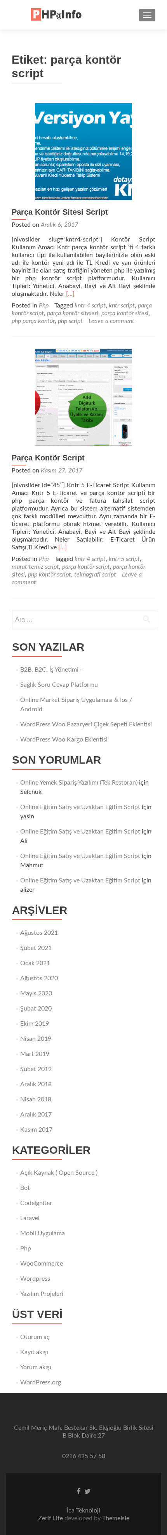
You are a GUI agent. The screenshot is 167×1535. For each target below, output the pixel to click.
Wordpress (35, 1279)
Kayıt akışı (34, 1352)
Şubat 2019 (36, 1069)
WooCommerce (41, 1264)
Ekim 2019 (34, 1024)
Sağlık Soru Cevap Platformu (59, 685)
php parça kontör (33, 321)
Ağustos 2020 (39, 978)
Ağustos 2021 (39, 933)
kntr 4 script (90, 305)
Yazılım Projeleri (41, 1294)
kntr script (122, 305)
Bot (25, 1188)
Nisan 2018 (35, 1099)
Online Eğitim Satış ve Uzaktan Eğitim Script (80, 807)
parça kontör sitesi (124, 313)
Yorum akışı (35, 1367)
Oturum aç (35, 1337)
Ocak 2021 (35, 963)
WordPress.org (40, 1382)
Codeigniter (36, 1203)
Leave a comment (111, 321)
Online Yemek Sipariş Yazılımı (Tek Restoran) (78, 783)
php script (70, 321)
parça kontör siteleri (72, 313)
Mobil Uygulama (42, 1233)
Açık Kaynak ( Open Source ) (58, 1173)
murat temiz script (35, 567)
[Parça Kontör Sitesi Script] (83, 151)
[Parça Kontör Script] (83, 397)
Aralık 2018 (36, 1084)
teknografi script (95, 574)
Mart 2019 (34, 1054)
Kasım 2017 (36, 1130)
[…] (70, 294)
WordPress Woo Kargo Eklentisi (64, 739)
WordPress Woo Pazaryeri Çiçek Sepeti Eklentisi (86, 724)
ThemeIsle (115, 1518)
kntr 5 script (124, 559)
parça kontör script (86, 567)
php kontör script (49, 574)
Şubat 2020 (36, 1008)
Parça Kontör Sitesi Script (60, 212)
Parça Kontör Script (48, 457)
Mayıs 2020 (36, 993)
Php (44, 305)
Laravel (30, 1218)
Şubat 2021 (36, 948)
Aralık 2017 (36, 1114)
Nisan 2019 (35, 1039)
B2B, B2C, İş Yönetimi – (52, 670)
